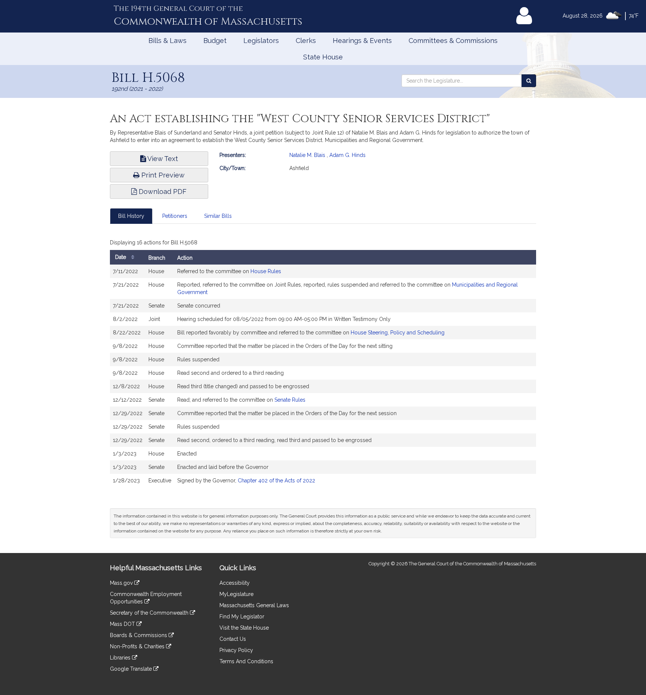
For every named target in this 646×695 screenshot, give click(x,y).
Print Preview (162, 175)
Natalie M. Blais (307, 155)
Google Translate (131, 669)
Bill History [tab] (131, 216)
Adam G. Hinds (347, 155)
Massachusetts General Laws (254, 605)
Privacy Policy (236, 650)
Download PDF (162, 191)
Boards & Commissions (139, 635)
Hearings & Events (362, 40)
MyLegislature (236, 594)
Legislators (261, 40)
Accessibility (234, 583)
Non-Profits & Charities (138, 646)
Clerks (306, 40)
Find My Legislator (241, 617)
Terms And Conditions (246, 661)
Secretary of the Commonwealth (150, 613)
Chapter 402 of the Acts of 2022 (276, 481)
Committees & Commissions (453, 40)
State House (323, 57)
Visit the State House (244, 628)
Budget (215, 40)
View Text (162, 159)
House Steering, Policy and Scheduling (397, 333)
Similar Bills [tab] (218, 216)
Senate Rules (289, 400)
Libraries (121, 658)
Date (121, 257)
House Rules (265, 271)
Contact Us (232, 639)
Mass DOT (123, 624)
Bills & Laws (167, 40)
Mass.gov (122, 583)
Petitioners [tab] (174, 216)
